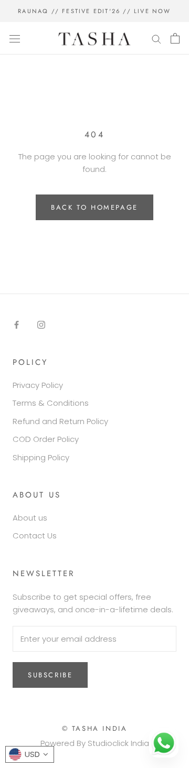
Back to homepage (94, 207)
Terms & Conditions (51, 402)
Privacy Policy (38, 385)
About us (30, 517)
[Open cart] (175, 38)
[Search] (156, 38)
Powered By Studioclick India (94, 743)
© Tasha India (95, 728)
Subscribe (50, 675)
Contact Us (35, 535)
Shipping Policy (41, 457)
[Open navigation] (14, 38)
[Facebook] (16, 324)
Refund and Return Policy (60, 421)
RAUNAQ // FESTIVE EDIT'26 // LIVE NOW (94, 11)
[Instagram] (41, 324)
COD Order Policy (46, 439)
